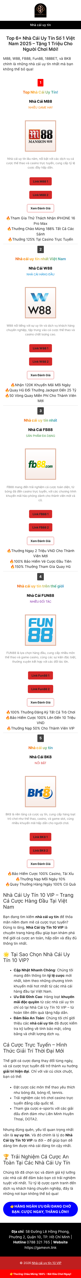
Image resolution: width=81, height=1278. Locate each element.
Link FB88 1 (41, 514)
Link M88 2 (40, 195)
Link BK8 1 (40, 837)
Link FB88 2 (40, 527)
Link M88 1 (40, 181)
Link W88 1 (40, 348)
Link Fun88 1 (40, 675)
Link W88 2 (41, 361)
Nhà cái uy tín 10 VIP (46, 1263)
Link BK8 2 (40, 850)
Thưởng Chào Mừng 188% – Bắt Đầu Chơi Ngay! (42, 1274)
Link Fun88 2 (40, 689)
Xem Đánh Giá (40, 208)
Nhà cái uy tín (40, 25)
